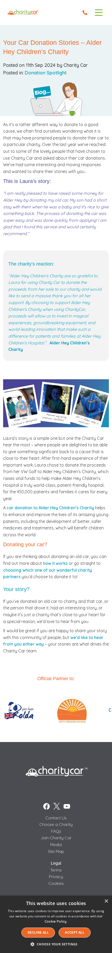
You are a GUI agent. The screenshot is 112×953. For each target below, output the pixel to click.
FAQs (56, 831)
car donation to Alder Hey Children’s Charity (50, 507)
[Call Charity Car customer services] (85, 12)
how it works (55, 563)
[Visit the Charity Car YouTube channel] (67, 806)
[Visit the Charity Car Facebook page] (46, 806)
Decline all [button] (38, 932)
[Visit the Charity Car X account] (56, 806)
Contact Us (56, 817)
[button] (55, 944)
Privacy (56, 876)
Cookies (56, 883)
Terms (56, 870)
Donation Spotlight (46, 73)
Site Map (56, 851)
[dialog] (56, 924)
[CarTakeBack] (23, 12)
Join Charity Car (56, 837)
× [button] (106, 901)
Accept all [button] (74, 932)
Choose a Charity (56, 824)
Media (56, 844)
